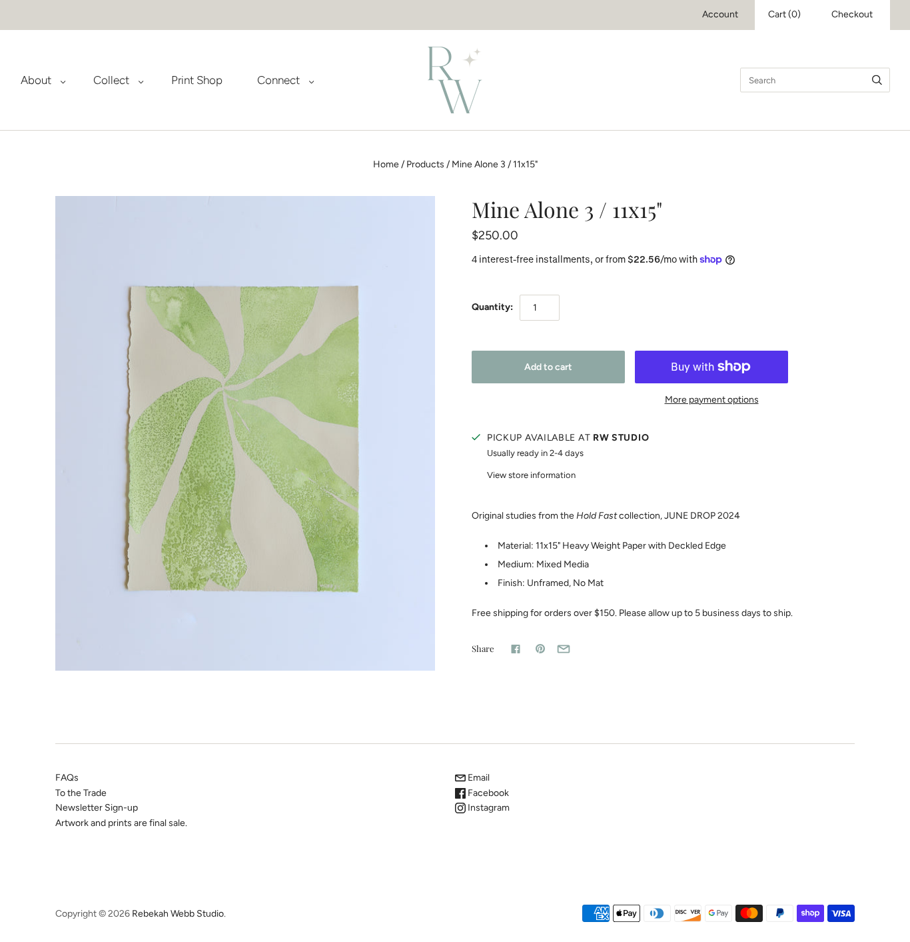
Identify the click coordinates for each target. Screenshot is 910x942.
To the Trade (81, 793)
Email (478, 777)
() (784, 14)
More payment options (712, 399)
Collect (111, 80)
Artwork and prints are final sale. (121, 823)
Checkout (852, 14)
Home (386, 164)
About (36, 80)
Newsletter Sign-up (96, 807)
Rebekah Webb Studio (178, 913)
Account (720, 14)
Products (425, 164)
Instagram (488, 807)
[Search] (877, 79)
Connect (278, 80)
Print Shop (197, 80)
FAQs (67, 777)
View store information (531, 475)
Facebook (487, 793)
